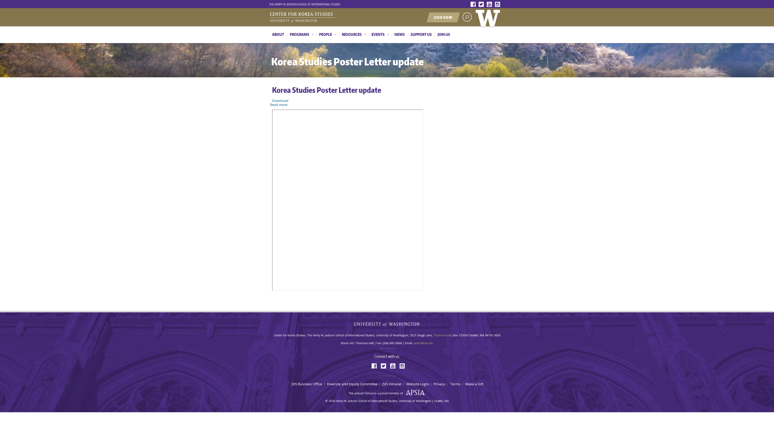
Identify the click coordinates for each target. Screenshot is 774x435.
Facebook (474, 4)
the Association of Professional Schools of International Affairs (414, 393)
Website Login (417, 384)
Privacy (439, 384)
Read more (278, 104)
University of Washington (489, 17)
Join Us (444, 34)
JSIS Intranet (392, 384)
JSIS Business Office (306, 384)
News (399, 34)
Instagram (498, 4)
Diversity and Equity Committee (352, 384)
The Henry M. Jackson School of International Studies (304, 4)
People (325, 34)
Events (378, 34)
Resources (352, 34)
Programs (299, 34)
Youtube (490, 4)
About (278, 34)
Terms (455, 384)
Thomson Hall (442, 335)
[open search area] (467, 17)
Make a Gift (474, 384)
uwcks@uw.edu (423, 343)
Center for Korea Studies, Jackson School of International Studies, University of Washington (319, 17)
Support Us (421, 34)
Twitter (482, 4)
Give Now (443, 17)
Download (280, 100)
